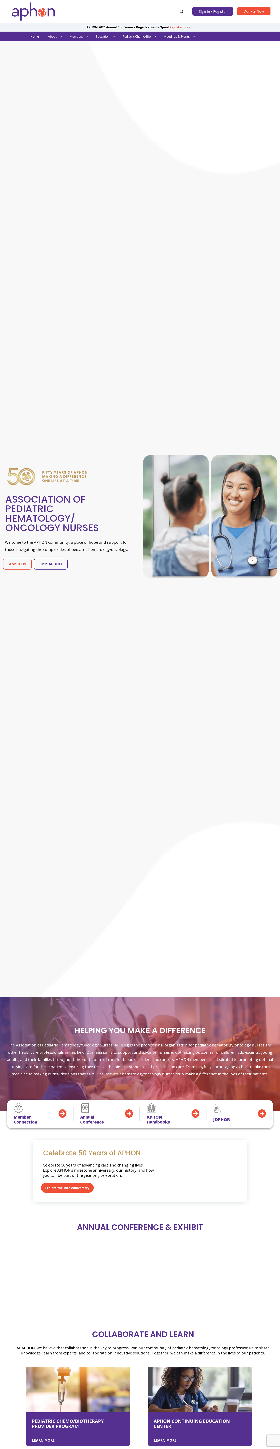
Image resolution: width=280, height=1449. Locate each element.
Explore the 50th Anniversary (67, 1188)
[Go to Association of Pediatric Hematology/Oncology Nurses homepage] (33, 11)
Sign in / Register (213, 11)
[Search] (181, 11)
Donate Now (254, 11)
